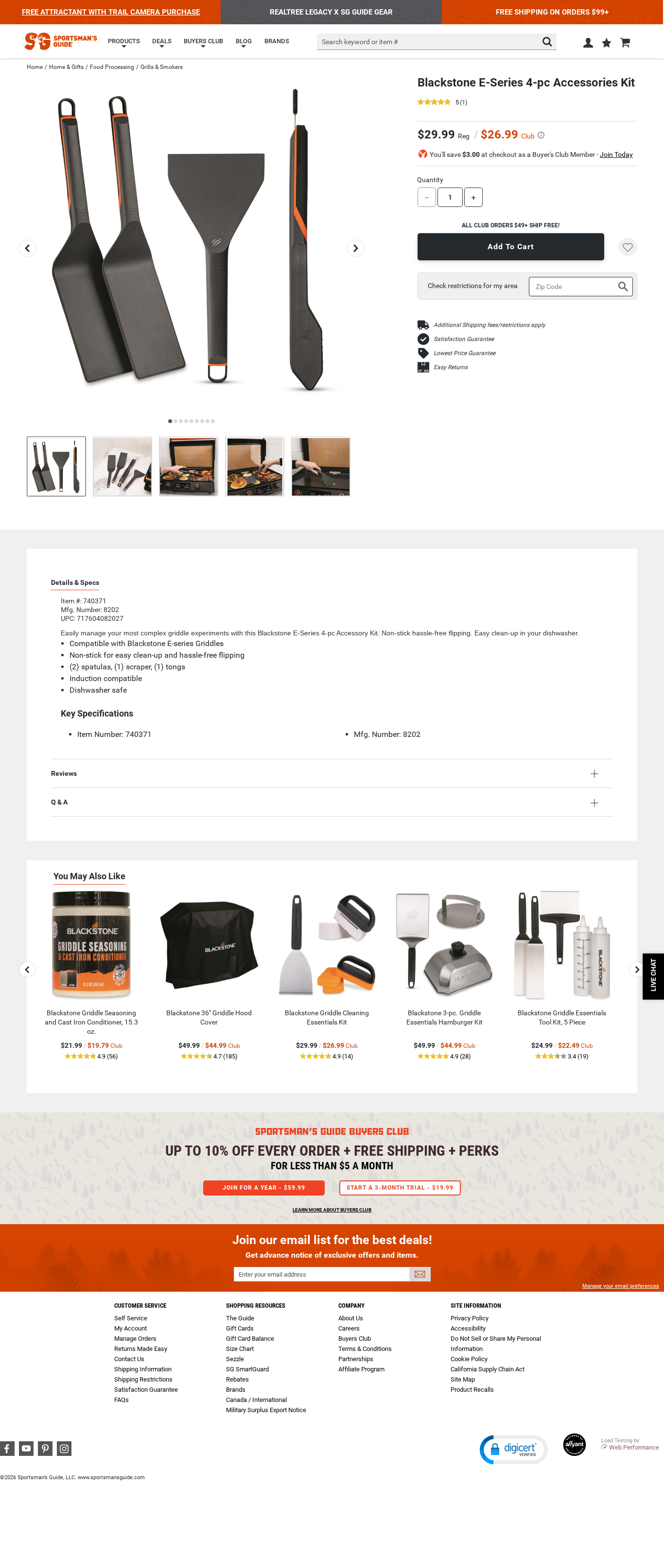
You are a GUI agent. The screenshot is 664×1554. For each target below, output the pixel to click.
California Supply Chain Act (487, 1369)
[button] (607, 43)
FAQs (121, 1399)
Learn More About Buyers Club (332, 1209)
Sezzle (235, 1359)
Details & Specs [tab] (75, 582)
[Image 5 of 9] (320, 466)
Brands (235, 1389)
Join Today (616, 154)
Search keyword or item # (360, 42)
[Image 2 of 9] (122, 466)
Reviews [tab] (64, 773)
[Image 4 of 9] (254, 466)
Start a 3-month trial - (400, 1187)
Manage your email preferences (620, 1286)
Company (351, 1305)
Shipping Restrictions (143, 1379)
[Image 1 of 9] (56, 466)
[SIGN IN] (588, 44)
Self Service (130, 1318)
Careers (349, 1328)
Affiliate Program (361, 1369)
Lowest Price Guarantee (464, 353)
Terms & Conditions (365, 1348)
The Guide (240, 1318)
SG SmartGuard (247, 1369)
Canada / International (256, 1399)
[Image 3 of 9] (188, 466)
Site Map (463, 1379)
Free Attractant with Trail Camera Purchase (111, 12)
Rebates (237, 1379)
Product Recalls (472, 1389)
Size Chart (240, 1348)
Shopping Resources (255, 1305)
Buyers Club (354, 1338)
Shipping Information (143, 1369)
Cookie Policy (469, 1359)
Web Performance (634, 1447)
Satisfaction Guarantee (464, 339)
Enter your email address (272, 1274)
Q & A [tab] (59, 802)
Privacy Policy (470, 1318)
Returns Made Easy (140, 1348)
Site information (476, 1305)
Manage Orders (135, 1338)
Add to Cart (511, 246)
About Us (350, 1318)
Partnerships (355, 1359)
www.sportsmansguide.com (111, 1477)
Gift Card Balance (250, 1338)
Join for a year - (264, 1187)
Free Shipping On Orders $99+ (552, 12)
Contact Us (129, 1359)
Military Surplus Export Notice (266, 1410)
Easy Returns (451, 367)
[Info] (541, 135)
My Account (130, 1328)
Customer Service (140, 1305)
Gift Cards (240, 1328)
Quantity (430, 180)
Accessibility (468, 1328)
